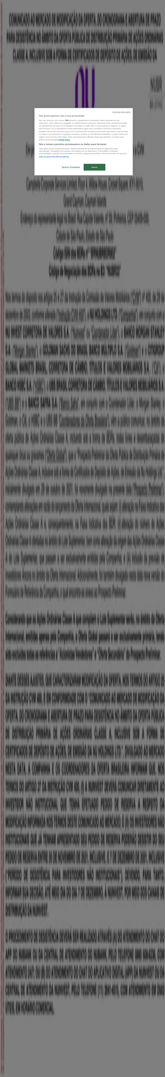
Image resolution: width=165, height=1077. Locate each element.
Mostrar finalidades (71, 167)
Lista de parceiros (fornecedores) (54, 156)
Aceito (94, 167)
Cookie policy (64, 139)
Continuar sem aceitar (121, 112)
